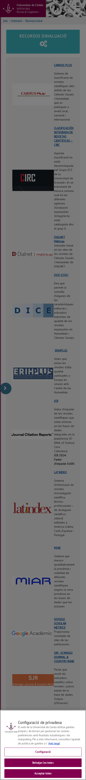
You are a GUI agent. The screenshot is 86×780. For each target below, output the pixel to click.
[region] (43, 745)
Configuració (43, 752)
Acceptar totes (43, 773)
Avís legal (54, 743)
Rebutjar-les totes (42, 763)
